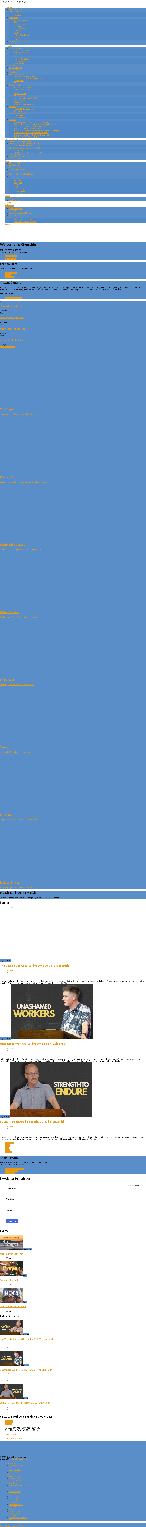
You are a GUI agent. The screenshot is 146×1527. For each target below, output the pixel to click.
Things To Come (20, 39)
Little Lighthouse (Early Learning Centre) (29, 78)
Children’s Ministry (16, 74)
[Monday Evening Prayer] (11, 1249)
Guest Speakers (15, 41)
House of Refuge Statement (24, 109)
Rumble (17, 185)
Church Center (19, 191)
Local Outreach (20, 117)
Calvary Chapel (15, 1468)
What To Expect (15, 208)
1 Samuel (17, 15)
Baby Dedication (15, 167)
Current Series (14, 11)
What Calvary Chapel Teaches (20, 213)
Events (7, 195)
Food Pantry (18, 102)
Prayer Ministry (15, 85)
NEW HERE (9, 206)
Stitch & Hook (19, 63)
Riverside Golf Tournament (19, 159)
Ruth (15, 22)
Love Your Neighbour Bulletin (25, 98)
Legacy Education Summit (19, 156)
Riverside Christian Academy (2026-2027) (25, 143)
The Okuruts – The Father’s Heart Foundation (31, 126)
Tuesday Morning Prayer (23, 89)
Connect (8, 161)
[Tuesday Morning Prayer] (11, 1276)
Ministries (9, 46)
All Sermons (9, 1143)
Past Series (13, 18)
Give (6, 204)
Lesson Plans (19, 80)
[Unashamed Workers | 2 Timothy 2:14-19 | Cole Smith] (52, 1038)
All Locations (14, 217)
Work (7, 1374)
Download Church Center (14, 1169)
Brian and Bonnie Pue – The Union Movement (31, 135)
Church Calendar (15, 198)
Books (7, 1150)
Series (7, 1148)
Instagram (18, 182)
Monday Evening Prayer (23, 87)
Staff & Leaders (15, 1470)
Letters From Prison (21, 35)
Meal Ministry (19, 100)
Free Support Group (21, 52)
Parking (8, 275)
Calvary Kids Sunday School (24, 76)
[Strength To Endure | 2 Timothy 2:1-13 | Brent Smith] (51, 1116)
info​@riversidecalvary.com (15, 1438)
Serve (11, 176)
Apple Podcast (19, 189)
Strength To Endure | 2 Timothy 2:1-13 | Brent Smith (32, 1121)
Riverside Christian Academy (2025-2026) (25, 148)
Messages (9, 7)
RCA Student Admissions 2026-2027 (28, 146)
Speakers (8, 1152)
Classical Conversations (18, 154)
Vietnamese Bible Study (11, 340)
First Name (10, 1199)
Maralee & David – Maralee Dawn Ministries (31, 133)
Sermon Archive (15, 44)
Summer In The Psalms (22, 24)
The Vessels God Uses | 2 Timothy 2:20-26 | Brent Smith (34, 965)
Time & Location (11, 273)
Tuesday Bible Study (22, 50)
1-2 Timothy (18, 13)
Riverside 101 (14, 163)
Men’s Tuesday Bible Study (13, 329)
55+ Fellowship (15, 65)
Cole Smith (9, 1049)
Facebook (18, 180)
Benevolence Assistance (23, 104)
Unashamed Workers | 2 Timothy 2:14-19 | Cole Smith (33, 1043)
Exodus (16, 33)
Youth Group (14, 72)
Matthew (17, 26)
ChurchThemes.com (19, 1459)
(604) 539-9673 (11, 1434)
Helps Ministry (15, 96)
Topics (7, 1145)
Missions (12, 120)
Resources (18, 111)
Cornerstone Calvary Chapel (25, 222)
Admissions (18, 150)
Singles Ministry (15, 67)
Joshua (16, 31)
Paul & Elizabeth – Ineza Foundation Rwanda (31, 122)
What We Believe (16, 211)
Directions (9, 1421)
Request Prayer (20, 93)
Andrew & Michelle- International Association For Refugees (37, 130)
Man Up (17, 54)
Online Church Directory (23, 193)
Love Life (12, 107)
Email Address (12, 1188)
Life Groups (13, 172)
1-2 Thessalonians (21, 20)
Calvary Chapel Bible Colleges (21, 174)
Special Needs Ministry (18, 83)
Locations (8, 1424)
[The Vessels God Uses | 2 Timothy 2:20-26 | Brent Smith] (52, 960)
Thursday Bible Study (22, 61)
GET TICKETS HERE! (13, 298)
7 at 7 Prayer (19, 91)
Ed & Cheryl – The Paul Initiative (26, 137)
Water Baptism (15, 165)
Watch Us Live (10, 259)
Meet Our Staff (15, 215)
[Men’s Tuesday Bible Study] (11, 1302)
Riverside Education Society (20, 141)
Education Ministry (12, 139)
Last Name (10, 1210)
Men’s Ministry (15, 48)
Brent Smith (10, 971)
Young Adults (14, 70)
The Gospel (18, 115)
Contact (8, 202)
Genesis (17, 37)
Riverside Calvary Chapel (23, 219)
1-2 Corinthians (20, 28)
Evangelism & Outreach (18, 113)
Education (13, 1509)
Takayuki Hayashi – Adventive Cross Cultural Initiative (35, 124)
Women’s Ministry (16, 57)
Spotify (16, 187)
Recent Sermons (15, 9)
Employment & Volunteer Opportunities (29, 152)
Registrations (14, 200)
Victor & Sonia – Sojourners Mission (27, 128)
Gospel (7, 224)
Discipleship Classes (17, 169)
